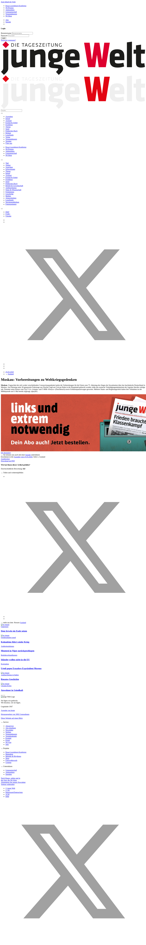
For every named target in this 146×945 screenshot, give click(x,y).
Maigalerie (9, 754)
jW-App (8, 742)
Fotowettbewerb (11, 760)
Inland (7, 119)
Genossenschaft (11, 12)
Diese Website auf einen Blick (12, 718)
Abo (7, 20)
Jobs (7, 744)
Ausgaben (9, 117)
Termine (8, 141)
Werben (8, 732)
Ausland (8, 121)
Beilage (8, 133)
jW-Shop (8, 16)
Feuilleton (9, 125)
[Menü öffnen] (2, 113)
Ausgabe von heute (8, 710)
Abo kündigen (10, 728)
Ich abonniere (6, 453)
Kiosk (7, 740)
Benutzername (6, 33)
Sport (7, 129)
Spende (8, 22)
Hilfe (7, 796)
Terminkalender (11, 736)
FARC (7, 214)
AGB (7, 794)
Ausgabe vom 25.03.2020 (23, 457)
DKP (7, 212)
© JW (7, 790)
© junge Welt (10, 788)
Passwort (4, 36)
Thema (7, 127)
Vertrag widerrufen (7, 784)
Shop (7, 758)
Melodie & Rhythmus (13, 756)
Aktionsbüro (9, 10)
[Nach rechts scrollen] (2, 208)
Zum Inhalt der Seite (8, 2)
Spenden (8, 774)
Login (3, 38)
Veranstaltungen (11, 14)
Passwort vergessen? (8, 40)
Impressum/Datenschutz (14, 792)
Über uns (8, 143)
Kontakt (8, 738)
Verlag (7, 137)
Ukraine (8, 216)
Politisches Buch (11, 131)
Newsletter (9, 730)
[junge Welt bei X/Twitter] (73, 943)
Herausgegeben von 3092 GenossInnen (15, 714)
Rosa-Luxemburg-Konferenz (15, 6)
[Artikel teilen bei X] (75, 364)
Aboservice (9, 726)
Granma (8, 762)
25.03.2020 (9, 372)
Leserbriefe (9, 135)
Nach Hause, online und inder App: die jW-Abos (10, 779)
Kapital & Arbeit (11, 123)
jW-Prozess (9, 8)
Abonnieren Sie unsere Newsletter (13, 782)
